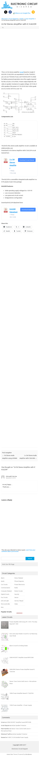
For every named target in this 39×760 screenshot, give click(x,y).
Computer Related (6, 591)
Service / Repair (18, 600)
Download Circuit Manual (27, 160)
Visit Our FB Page (8, 564)
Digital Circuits (5, 594)
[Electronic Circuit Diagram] (19, 8)
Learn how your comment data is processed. (18, 550)
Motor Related (18, 578)
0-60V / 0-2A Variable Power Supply (18, 737)
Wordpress (28, 754)
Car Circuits (4, 584)
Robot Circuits (18, 591)
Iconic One (10, 754)
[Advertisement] (19, 49)
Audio (21, 19)
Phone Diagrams (19, 581)
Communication (5, 587)
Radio (16, 587)
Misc (2, 607)
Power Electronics (19, 584)
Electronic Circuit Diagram (9, 19)
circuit (22, 72)
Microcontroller (5, 604)
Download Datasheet (28, 209)
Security (16, 594)
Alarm (2, 578)
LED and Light (5, 600)
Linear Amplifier (30, 19)
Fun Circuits (4, 597)
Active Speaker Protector (19, 725)
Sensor (16, 597)
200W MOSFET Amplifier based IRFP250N (19, 722)
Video (16, 604)
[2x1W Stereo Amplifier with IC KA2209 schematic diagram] (19, 102)
